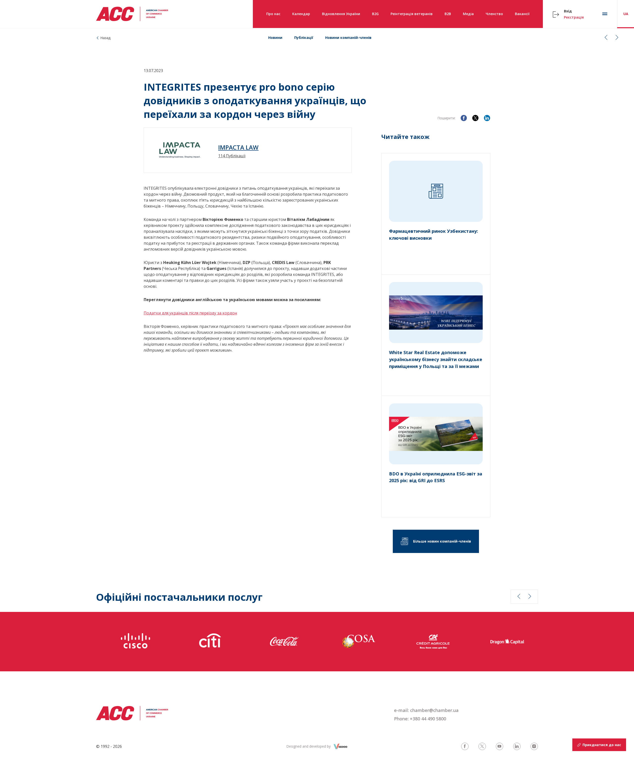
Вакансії (522, 13)
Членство (494, 13)
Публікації (303, 37)
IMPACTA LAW (238, 147)
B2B (448, 13)
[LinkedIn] (487, 118)
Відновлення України (341, 13)
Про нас (273, 13)
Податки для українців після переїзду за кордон (190, 313)
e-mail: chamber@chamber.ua (426, 710)
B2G (375, 13)
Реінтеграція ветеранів (412, 13)
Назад (105, 37)
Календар (301, 13)
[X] (475, 118)
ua (625, 13)
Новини (275, 37)
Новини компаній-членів (348, 37)
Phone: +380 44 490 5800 (420, 719)
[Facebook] (463, 118)
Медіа (468, 13)
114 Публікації (231, 155)
